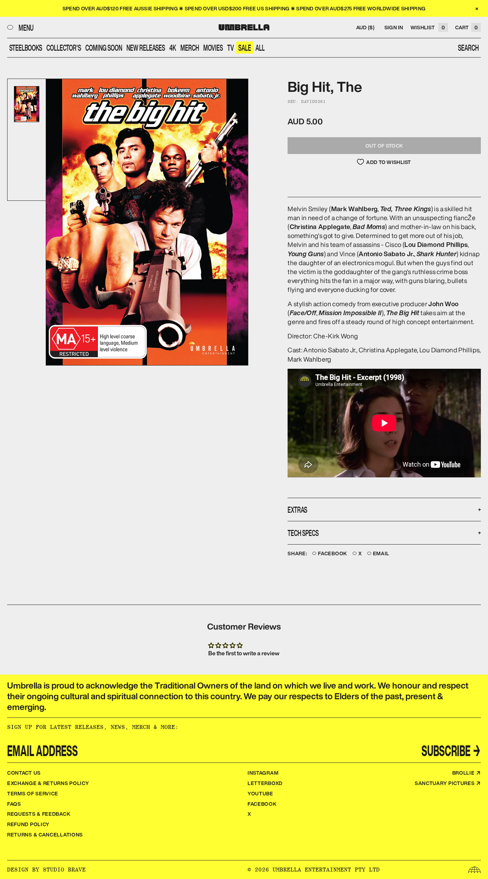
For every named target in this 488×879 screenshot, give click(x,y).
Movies (213, 47)
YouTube (260, 793)
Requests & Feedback (38, 814)
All (260, 47)
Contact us (24, 772)
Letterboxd (265, 783)
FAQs (14, 804)
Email (381, 554)
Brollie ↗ (466, 772)
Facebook (332, 554)
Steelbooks (25, 47)
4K (172, 47)
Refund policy (28, 824)
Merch (189, 47)
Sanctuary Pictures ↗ (448, 783)
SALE (244, 47)
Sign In (393, 27)
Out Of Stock (384, 145)
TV (230, 47)
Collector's (63, 47)
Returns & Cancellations (45, 834)
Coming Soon (103, 47)
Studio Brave (64, 869)
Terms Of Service (32, 793)
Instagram (263, 772)
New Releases (145, 47)
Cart (466, 27)
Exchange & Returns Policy (48, 783)
